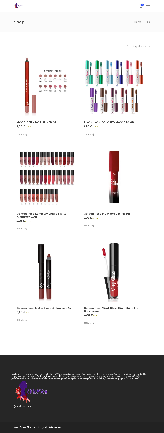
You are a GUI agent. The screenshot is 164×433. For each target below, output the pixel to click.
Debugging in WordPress (51, 376)
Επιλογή (23, 134)
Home (137, 21)
